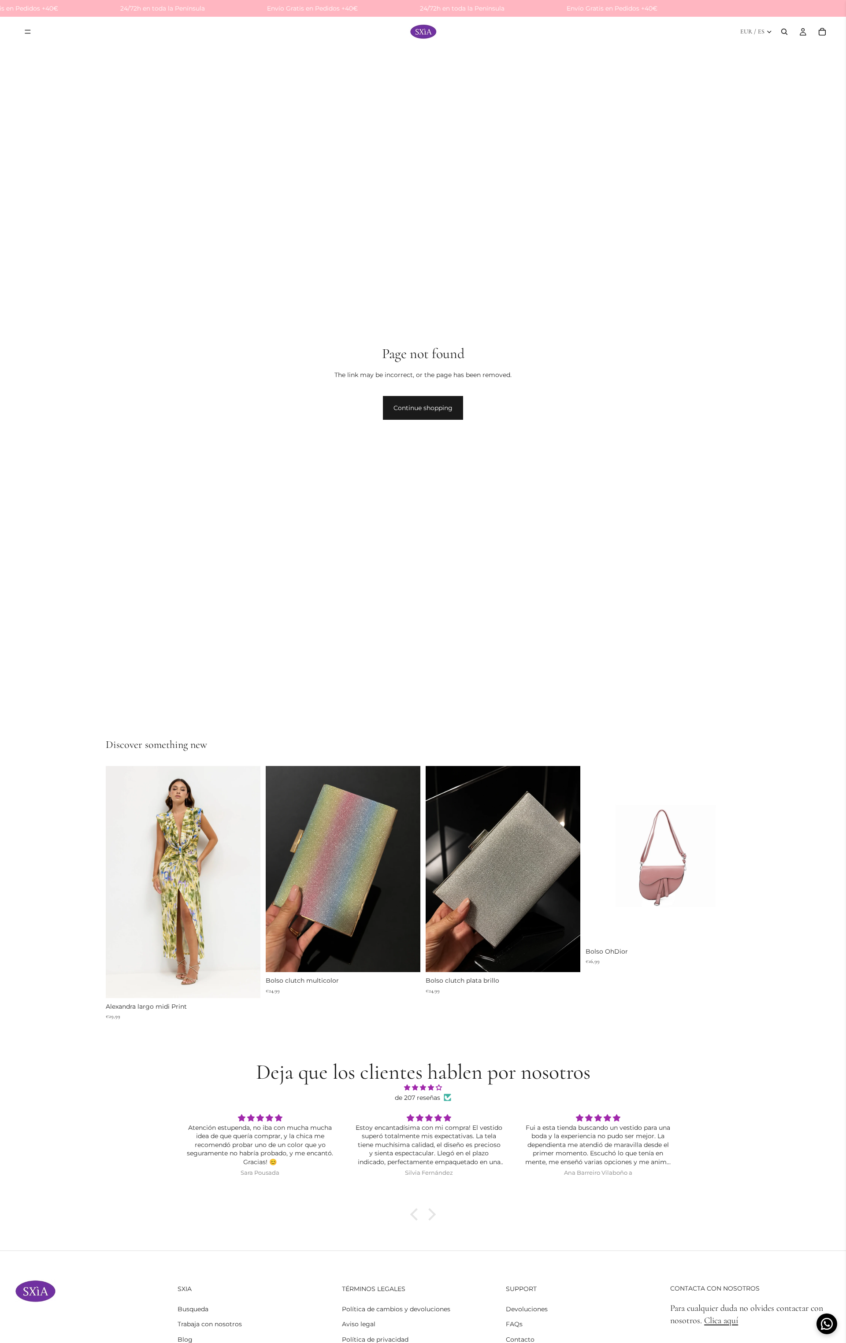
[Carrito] (822, 32)
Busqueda (193, 1309)
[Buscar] (784, 32)
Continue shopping (423, 408)
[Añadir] (247, 984)
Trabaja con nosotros (210, 1324)
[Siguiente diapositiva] (247, 882)
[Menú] (28, 32)
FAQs (514, 1324)
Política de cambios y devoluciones (396, 1309)
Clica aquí (721, 1320)
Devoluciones (527, 1309)
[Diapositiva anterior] (119, 882)
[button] (416, 1214)
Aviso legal (358, 1324)
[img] (423, 1087)
